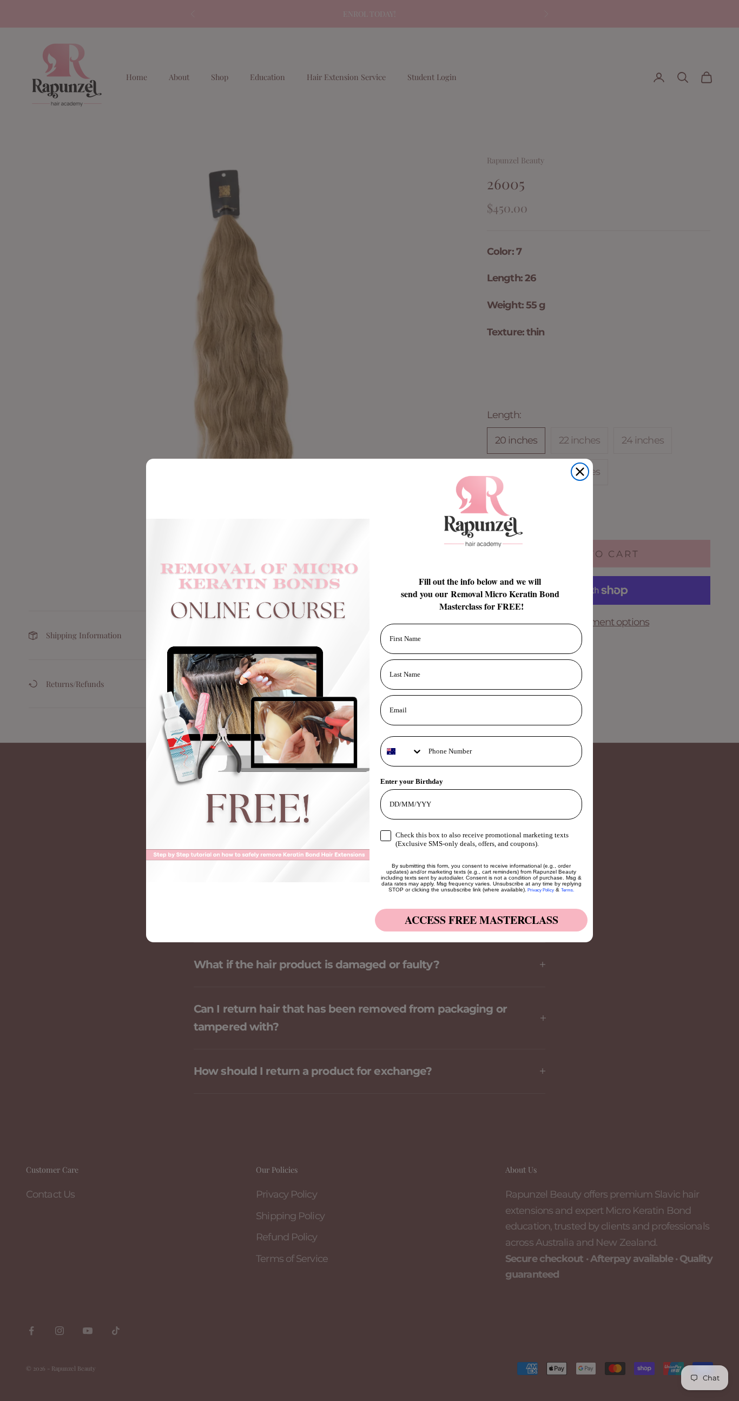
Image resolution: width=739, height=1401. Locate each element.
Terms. (567, 890)
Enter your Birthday (411, 781)
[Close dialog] (580, 471)
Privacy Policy (540, 890)
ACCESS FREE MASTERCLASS (481, 920)
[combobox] (402, 751)
